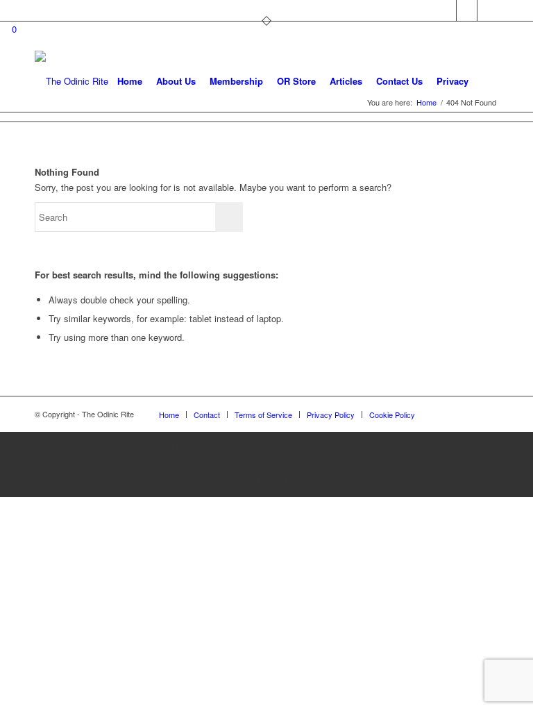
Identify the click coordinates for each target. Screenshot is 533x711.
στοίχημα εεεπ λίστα (267, 464)
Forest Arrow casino (266, 481)
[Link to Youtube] (487, 10)
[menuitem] (129, 81)
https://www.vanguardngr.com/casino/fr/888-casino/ (266, 447)
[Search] (486, 81)
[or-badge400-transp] (71, 81)
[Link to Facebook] (467, 10)
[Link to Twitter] (446, 10)
